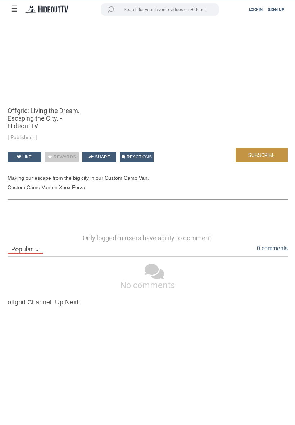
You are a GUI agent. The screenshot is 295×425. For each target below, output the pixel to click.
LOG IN (256, 10)
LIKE (26, 157)
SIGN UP (276, 10)
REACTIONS (139, 157)
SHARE (102, 157)
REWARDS (64, 157)
